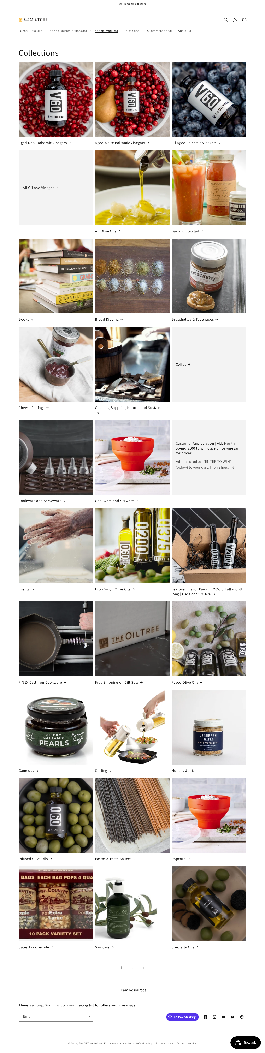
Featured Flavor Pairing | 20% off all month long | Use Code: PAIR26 (207, 591)
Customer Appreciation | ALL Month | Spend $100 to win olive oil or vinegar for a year (207, 448)
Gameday (26, 770)
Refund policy (143, 1043)
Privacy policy (164, 1043)
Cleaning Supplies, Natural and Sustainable (131, 407)
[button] (32, 30)
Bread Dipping (107, 319)
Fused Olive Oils (185, 682)
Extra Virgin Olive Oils (112, 589)
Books (24, 319)
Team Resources (132, 990)
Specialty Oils (183, 947)
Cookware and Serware (114, 500)
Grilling (101, 770)
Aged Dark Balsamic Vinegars (43, 142)
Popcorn (179, 858)
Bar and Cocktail (185, 231)
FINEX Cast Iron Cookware (40, 682)
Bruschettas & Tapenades (193, 319)
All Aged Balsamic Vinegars (194, 142)
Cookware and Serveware (40, 500)
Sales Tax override (34, 947)
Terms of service (187, 1043)
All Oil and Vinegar (38, 187)
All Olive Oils (105, 231)
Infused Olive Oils (33, 858)
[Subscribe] (88, 1017)
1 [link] (121, 968)
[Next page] (143, 967)
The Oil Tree (86, 1043)
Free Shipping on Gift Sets (117, 682)
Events (24, 589)
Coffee (181, 364)
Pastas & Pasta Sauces (113, 858)
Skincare (102, 947)
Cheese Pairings (32, 407)
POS (96, 1043)
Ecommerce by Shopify (118, 1043)
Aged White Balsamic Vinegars (120, 142)
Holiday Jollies (184, 770)
